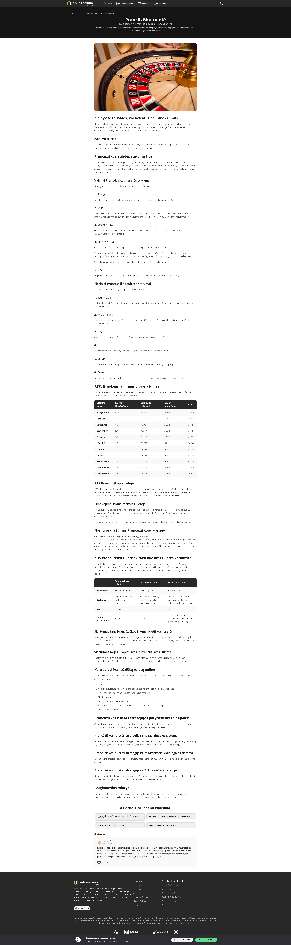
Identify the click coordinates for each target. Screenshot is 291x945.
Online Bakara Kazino (170, 893)
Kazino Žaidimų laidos (170, 885)
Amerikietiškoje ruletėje (154, 637)
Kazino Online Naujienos (143, 889)
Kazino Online (138, 885)
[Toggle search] (221, 3)
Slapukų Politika (139, 901)
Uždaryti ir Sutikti (206, 940)
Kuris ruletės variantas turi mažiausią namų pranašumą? (169, 816)
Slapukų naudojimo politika (119, 941)
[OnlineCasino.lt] (80, 3)
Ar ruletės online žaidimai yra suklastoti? (164, 825)
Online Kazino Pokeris (170, 901)
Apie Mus (137, 893)
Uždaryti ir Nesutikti (182, 940)
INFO (135, 905)
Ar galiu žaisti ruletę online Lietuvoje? (111, 825)
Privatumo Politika (140, 897)
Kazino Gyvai (167, 889)
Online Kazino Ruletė (170, 905)
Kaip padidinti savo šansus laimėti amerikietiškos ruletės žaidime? (118, 817)
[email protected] (108, 862)
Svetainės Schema (140, 909)
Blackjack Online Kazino (171, 897)
